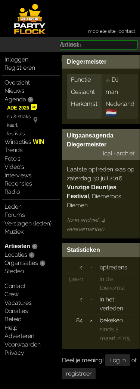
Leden (13, 206)
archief (125, 153)
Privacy (14, 352)
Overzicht (17, 82)
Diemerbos (106, 196)
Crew (11, 294)
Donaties (16, 310)
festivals (16, 133)
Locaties (15, 254)
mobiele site (102, 31)
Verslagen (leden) (28, 223)
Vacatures (18, 302)
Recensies (18, 183)
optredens (113, 267)
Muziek (14, 231)
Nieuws (14, 90)
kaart (12, 125)
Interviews (18, 175)
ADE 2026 (18, 108)
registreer (78, 373)
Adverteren (19, 335)
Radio (12, 191)
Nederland (120, 103)
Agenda (15, 99)
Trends (13, 150)
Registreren (19, 67)
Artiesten (17, 246)
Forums (14, 214)
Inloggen (16, 59)
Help (11, 327)
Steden (14, 271)
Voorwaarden (22, 344)
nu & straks (19, 116)
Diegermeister (86, 61)
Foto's (12, 158)
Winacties (24, 141)
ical (107, 153)
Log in (117, 360)
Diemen (77, 205)
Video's (14, 166)
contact (127, 31)
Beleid (13, 319)
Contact (15, 286)
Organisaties (21, 262)
